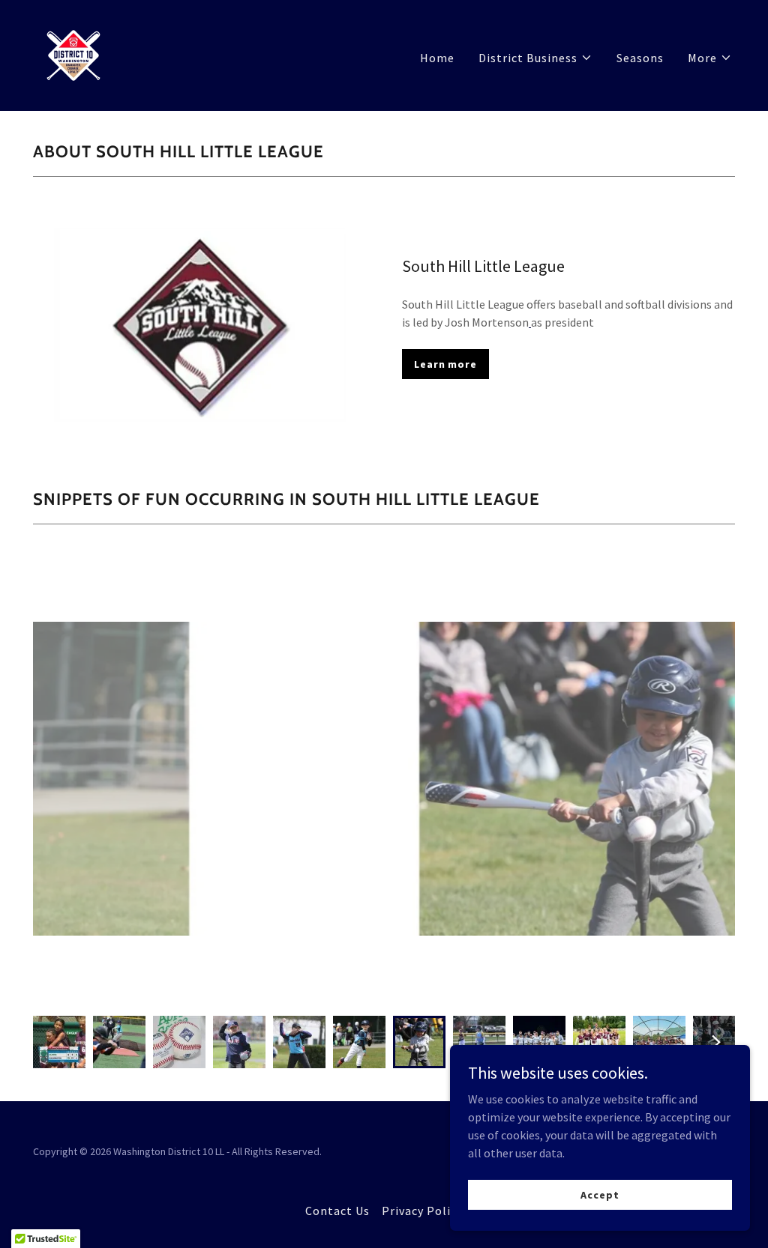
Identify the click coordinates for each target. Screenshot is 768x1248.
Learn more (445, 364)
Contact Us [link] (337, 1210)
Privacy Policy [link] (422, 1210)
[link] (73, 53)
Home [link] (437, 57)
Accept (599, 1194)
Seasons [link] (640, 57)
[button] (535, 58)
